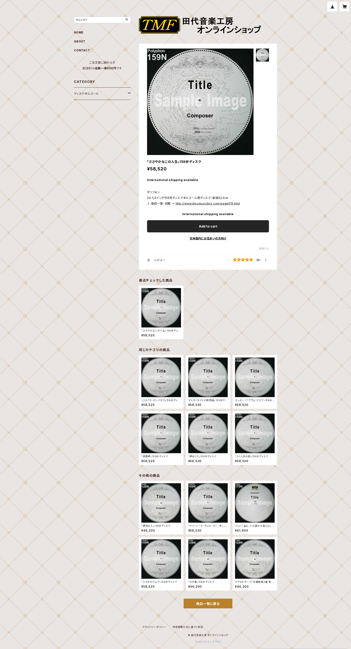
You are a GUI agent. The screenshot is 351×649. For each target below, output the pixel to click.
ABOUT (79, 41)
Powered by (203, 641)
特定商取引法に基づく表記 (188, 626)
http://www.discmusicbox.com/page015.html (208, 203)
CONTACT (82, 50)
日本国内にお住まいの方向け (208, 238)
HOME (78, 32)
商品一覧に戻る (208, 604)
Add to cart (208, 226)
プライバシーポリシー (154, 626)
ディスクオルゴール (86, 93)
